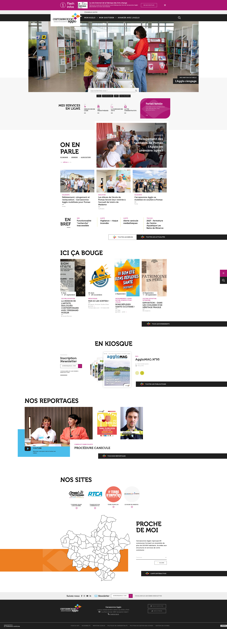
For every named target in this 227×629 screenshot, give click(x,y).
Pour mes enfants (125, 95)
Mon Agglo (89, 18)
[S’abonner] (80, 366)
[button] (223, 280)
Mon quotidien (106, 18)
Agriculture (86, 157)
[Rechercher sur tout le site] (136, 90)
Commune (139, 557)
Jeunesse (74, 157)
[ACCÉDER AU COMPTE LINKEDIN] (90, 596)
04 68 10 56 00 (114, 614)
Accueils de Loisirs (107, 95)
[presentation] (77, 181)
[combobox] (110, 90)
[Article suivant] (142, 373)
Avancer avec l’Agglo (129, 18)
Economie (64, 157)
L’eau (99, 95)
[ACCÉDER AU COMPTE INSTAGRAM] (84, 596)
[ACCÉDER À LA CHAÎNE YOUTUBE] (87, 596)
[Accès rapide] (223, 273)
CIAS (116, 95)
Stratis (224, 625)
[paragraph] (59, 426)
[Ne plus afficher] (165, 5)
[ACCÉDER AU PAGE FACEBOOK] (81, 596)
